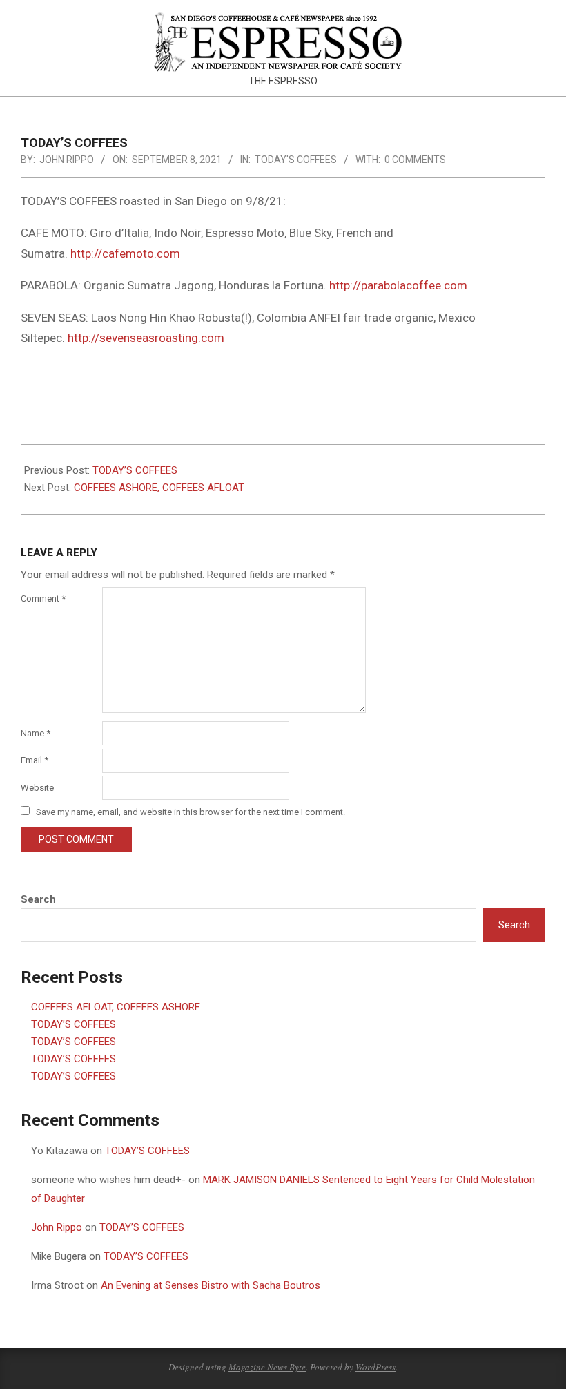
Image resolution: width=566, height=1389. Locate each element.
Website (37, 788)
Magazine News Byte (267, 1367)
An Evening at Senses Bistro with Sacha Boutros (210, 1285)
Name (35, 733)
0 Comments (415, 159)
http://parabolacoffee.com (398, 285)
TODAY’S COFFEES (134, 470)
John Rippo (56, 1227)
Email (34, 760)
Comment (43, 598)
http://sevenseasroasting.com (146, 338)
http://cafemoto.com (125, 253)
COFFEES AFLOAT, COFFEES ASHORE (115, 1007)
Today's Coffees (296, 159)
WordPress (375, 1367)
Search (38, 899)
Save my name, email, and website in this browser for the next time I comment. (190, 812)
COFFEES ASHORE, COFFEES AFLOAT (159, 487)
